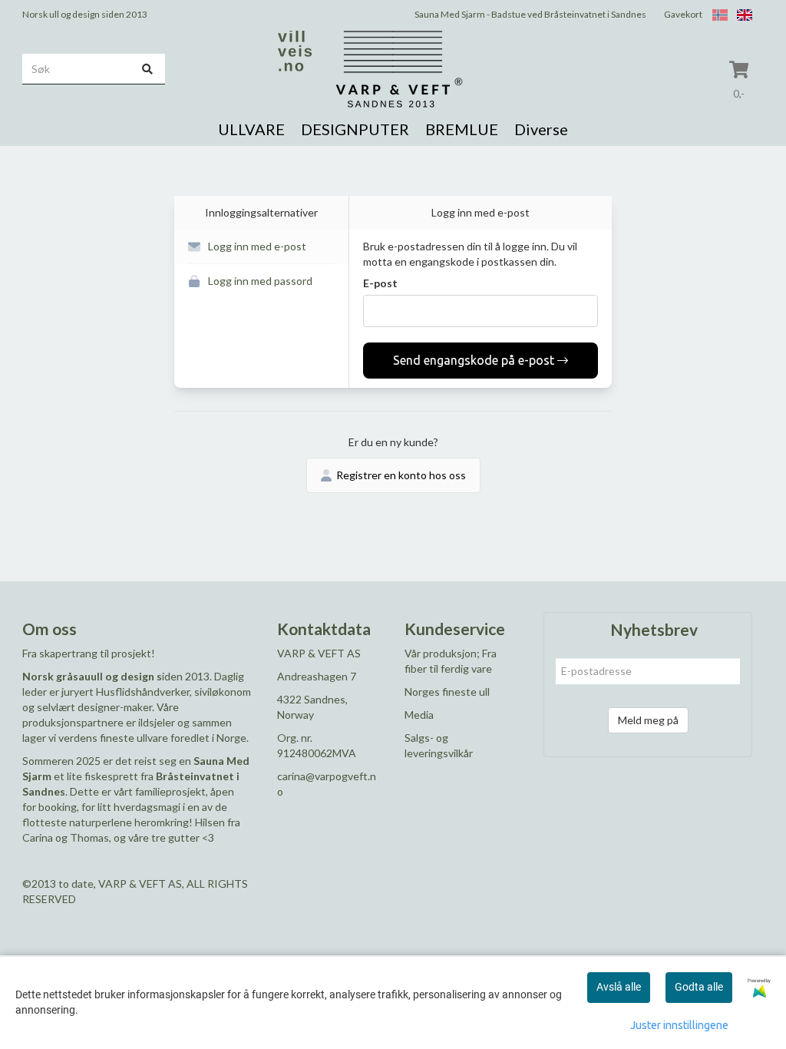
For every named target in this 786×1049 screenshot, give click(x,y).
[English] (740, 14)
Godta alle (699, 987)
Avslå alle (618, 987)
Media (419, 714)
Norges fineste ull (447, 691)
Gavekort (683, 14)
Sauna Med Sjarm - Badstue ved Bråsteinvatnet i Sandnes (530, 14)
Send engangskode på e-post (473, 360)
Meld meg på (648, 719)
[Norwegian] (716, 14)
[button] (261, 247)
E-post (380, 283)
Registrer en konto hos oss (401, 474)
